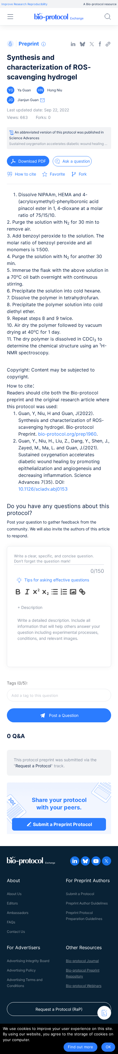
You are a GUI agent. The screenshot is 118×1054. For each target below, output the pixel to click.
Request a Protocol (33, 765)
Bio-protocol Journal (82, 961)
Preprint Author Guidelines (87, 903)
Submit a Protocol (80, 894)
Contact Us (16, 931)
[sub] (46, 592)
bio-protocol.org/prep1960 (67, 434)
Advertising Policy (21, 970)
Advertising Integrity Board (28, 961)
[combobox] (59, 695)
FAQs (11, 922)
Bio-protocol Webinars (83, 986)
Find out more (80, 1047)
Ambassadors (17, 913)
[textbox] (59, 695)
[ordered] (64, 592)
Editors (12, 903)
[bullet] (55, 592)
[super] (36, 592)
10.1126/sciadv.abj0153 (43, 489)
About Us (14, 894)
